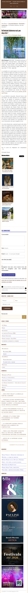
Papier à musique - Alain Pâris (9, 338)
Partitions (4, 364)
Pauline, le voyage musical (8, 377)
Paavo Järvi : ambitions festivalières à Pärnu (12, 469)
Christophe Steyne (16, 35)
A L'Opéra (4, 325)
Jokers (4, 354)
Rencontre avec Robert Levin (9, 464)
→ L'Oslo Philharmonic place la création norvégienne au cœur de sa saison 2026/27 (13, 410)
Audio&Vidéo (4, 25)
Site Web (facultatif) (6, 259)
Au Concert (5, 330)
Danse (3, 328)
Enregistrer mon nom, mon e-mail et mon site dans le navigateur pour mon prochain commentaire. (14, 268)
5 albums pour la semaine (9, 362)
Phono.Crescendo (7, 359)
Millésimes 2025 (7, 351)
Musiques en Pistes (6, 374)
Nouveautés (21, 23)
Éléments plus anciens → (18, 444)
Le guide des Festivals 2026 (8, 333)
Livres (3, 367)
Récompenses (5, 348)
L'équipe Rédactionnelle (18, 1)
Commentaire (5, 234)
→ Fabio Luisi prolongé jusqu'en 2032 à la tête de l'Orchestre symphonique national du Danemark (14, 432)
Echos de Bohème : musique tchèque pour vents (14, 286)
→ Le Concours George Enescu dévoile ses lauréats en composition (12, 425)
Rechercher (5, 313)
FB (10, 6)
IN (17, 6)
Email (11, 253)
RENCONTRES (4, 449)
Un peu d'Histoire (6, 1)
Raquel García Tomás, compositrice (10, 467)
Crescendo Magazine (13, 23)
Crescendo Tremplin (7, 380)
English (4, 387)
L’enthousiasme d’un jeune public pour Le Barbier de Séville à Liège (13, 289)
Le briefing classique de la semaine (10, 341)
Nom (5, 248)
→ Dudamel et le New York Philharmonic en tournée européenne (11, 418)
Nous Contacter (14, 3)
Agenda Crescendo (6, 335)
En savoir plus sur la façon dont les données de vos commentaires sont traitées (14, 280)
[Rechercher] (24, 317)
